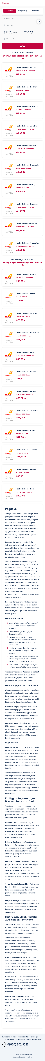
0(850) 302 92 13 (17, 1044)
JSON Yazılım (27, 1057)
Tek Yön (10, 11)
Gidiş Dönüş (22, 11)
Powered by (17, 1057)
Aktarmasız (35, 11)
